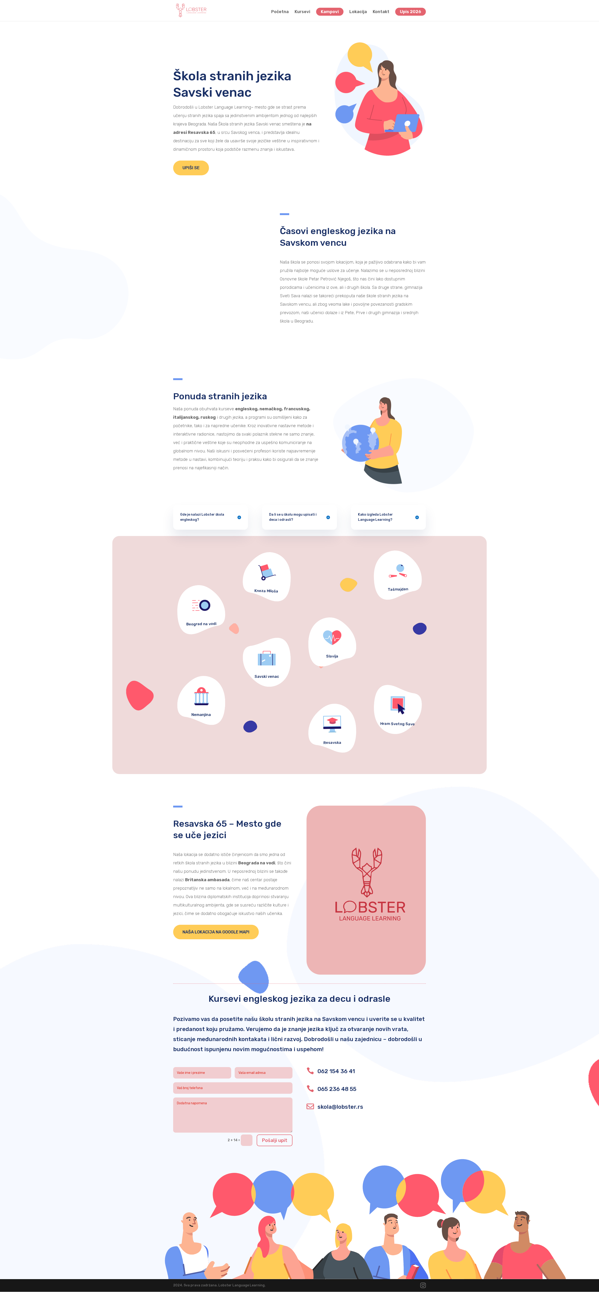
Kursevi (302, 12)
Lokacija (358, 12)
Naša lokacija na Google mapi (216, 932)
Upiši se (191, 167)
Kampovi (330, 11)
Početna (280, 12)
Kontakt (381, 12)
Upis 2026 (410, 11)
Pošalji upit (274, 1140)
